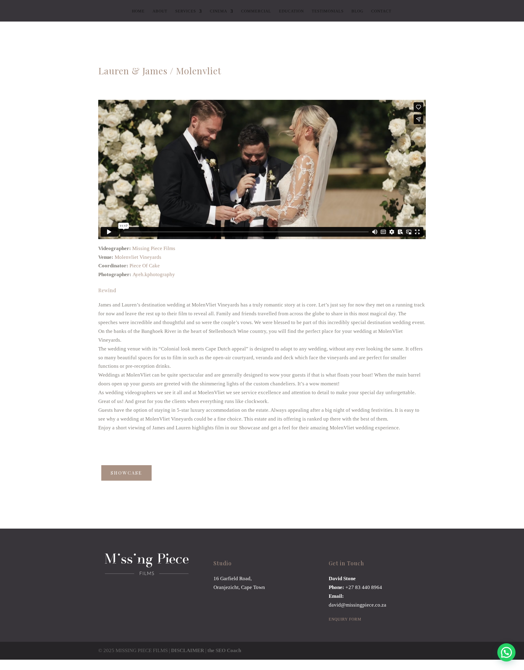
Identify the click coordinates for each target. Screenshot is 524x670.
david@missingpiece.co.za (357, 605)
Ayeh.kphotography (154, 274)
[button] (506, 652)
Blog (357, 11)
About (160, 11)
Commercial (256, 11)
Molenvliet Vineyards (138, 257)
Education (291, 11)
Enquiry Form (345, 619)
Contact (381, 11)
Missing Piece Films (153, 248)
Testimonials (328, 11)
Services (185, 11)
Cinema (218, 11)
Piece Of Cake (144, 266)
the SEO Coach (224, 650)
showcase (126, 473)
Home (138, 11)
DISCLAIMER (187, 650)
